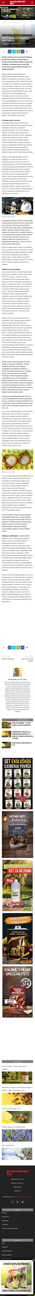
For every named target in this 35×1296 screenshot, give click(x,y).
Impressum (5, 1217)
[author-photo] (17, 677)
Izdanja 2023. (17, 35)
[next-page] (6, 752)
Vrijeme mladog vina (8, 659)
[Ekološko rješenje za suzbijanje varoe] (17, 1135)
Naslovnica (4, 22)
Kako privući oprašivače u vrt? (11, 1108)
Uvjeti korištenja (7, 1251)
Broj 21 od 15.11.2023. (26, 35)
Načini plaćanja (7, 1259)
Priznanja (5, 1224)
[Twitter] (14, 51)
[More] (27, 51)
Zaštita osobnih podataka (10, 1228)
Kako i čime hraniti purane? (27, 660)
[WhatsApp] (18, 51)
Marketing (5, 1220)
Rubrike (10, 22)
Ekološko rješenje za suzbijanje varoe (13, 1127)
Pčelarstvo (17, 22)
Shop (3, 1243)
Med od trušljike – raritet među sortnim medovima (14, 1067)
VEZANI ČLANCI (11, 720)
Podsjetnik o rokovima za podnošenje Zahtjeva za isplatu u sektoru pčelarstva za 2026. (17, 1089)
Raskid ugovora (6, 1255)
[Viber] (22, 51)
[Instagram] (17, 1202)
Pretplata (5, 1247)
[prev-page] (3, 752)
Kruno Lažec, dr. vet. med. (13, 43)
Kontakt (4, 1213)
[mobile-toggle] (3, 2)
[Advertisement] (17, 622)
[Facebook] (9, 51)
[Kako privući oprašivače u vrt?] (6, 745)
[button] (32, 2)
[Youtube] (22, 1202)
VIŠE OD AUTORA (23, 720)
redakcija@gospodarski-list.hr (23, 1197)
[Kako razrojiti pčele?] (17, 1154)
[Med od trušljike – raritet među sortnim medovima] (6, 725)
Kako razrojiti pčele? (8, 1145)
